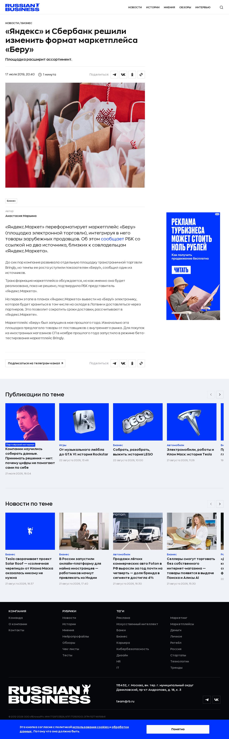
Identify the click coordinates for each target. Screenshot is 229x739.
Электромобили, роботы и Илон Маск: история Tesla (190, 452)
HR (118, 661)
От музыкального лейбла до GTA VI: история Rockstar (83, 452)
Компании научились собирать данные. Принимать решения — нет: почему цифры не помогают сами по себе (30, 458)
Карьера (123, 642)
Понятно (178, 729)
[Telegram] (207, 700)
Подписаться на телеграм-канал (34, 363)
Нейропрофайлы (75, 636)
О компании (18, 624)
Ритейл (175, 642)
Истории (153, 7)
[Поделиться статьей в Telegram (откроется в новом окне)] (114, 74)
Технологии (179, 661)
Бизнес (26, 23)
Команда (16, 617)
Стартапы (178, 655)
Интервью (203, 7)
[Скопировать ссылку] (141, 74)
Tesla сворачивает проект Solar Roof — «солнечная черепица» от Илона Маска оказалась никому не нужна (29, 568)
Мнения (169, 7)
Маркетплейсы (182, 624)
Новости (135, 7)
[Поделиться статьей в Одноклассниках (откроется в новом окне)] (132, 74)
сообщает (112, 239)
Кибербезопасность (132, 649)
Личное (176, 636)
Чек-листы (70, 649)
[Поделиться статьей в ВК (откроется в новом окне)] (123, 74)
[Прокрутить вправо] (220, 394)
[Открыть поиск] (221, 7)
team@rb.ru (125, 701)
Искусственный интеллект (137, 624)
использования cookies (90, 727)
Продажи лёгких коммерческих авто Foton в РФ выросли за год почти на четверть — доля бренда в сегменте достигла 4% (137, 568)
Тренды (176, 667)
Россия (175, 649)
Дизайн (122, 655)
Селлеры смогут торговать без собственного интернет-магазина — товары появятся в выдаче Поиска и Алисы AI (191, 568)
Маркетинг (178, 617)
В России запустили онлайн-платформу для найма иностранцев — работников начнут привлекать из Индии (80, 568)
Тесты (67, 655)
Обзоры (185, 7)
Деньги (175, 630)
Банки (121, 630)
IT (117, 667)
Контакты (16, 630)
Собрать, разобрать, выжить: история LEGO (133, 452)
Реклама (123, 617)
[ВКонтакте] (216, 700)
